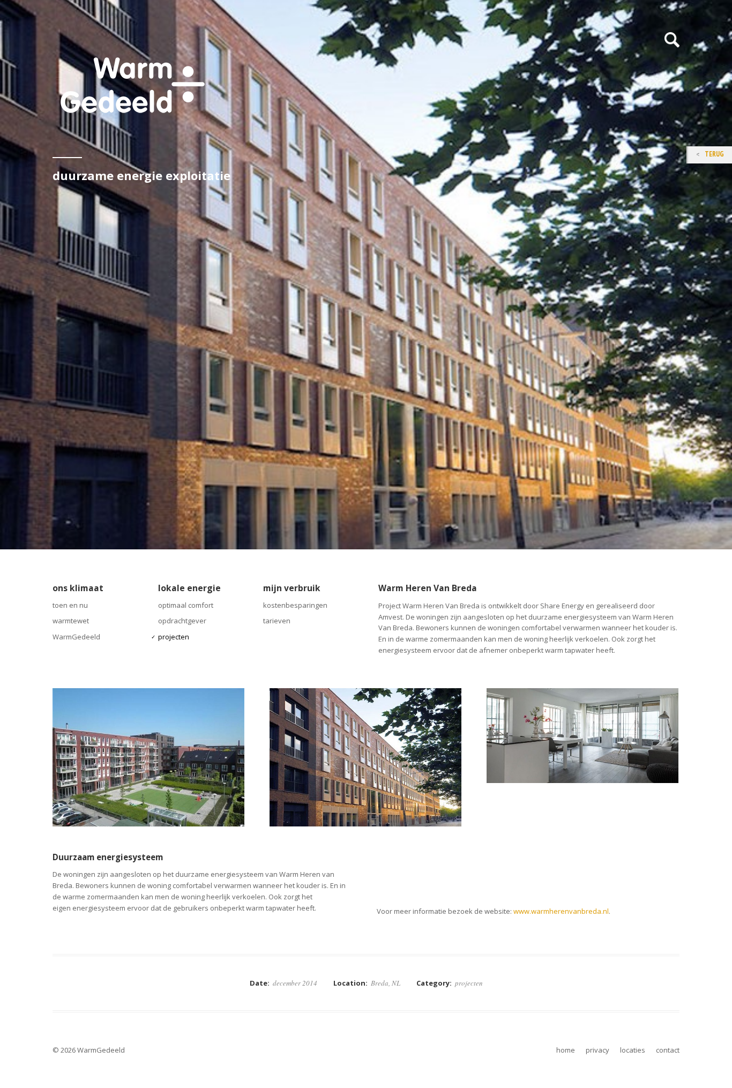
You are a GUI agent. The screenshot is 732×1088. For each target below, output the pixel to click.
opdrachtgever (182, 620)
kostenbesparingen (295, 605)
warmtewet (71, 620)
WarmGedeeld (76, 637)
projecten (173, 637)
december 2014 (295, 983)
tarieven (276, 620)
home (565, 1050)
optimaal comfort (185, 605)
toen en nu (70, 605)
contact (667, 1050)
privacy (597, 1050)
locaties (632, 1050)
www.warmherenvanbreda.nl (561, 911)
